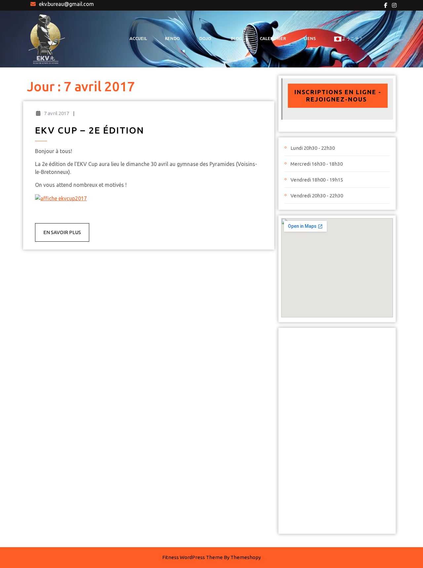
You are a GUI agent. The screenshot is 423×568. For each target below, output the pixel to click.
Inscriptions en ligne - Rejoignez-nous (337, 95)
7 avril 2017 (56, 113)
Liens (310, 38)
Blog (236, 38)
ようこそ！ (352, 38)
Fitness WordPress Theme (192, 557)
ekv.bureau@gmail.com (66, 4)
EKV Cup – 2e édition (89, 130)
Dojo (205, 38)
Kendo (172, 38)
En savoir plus (66, 235)
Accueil (138, 38)
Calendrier (273, 38)
